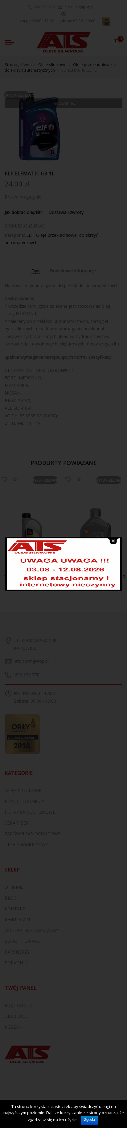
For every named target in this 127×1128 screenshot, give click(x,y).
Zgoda (89, 1120)
